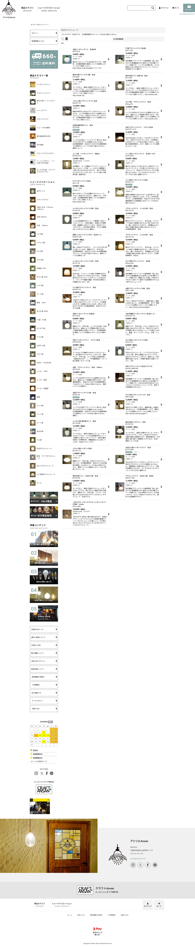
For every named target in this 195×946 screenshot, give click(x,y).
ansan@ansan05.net (186, 14)
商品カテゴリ (27, 9)
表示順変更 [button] (119, 39)
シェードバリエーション (49, 9)
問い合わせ (189, 9)
